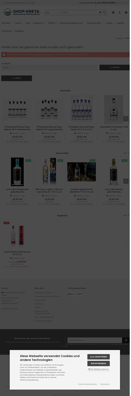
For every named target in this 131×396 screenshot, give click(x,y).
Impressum (105, 384)
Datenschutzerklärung (87, 384)
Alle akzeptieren (98, 357)
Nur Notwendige (98, 363)
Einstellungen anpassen (99, 369)
